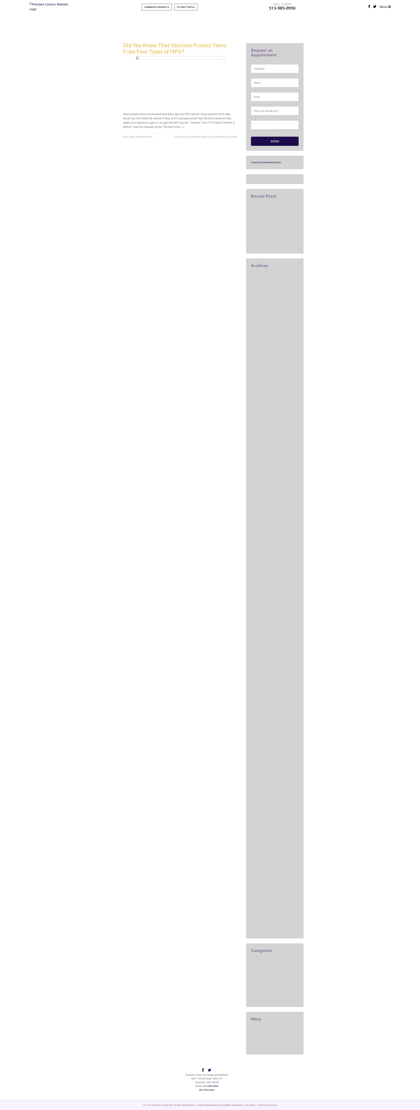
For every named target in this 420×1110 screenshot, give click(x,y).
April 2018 (256, 742)
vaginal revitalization (262, 1000)
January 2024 (258, 350)
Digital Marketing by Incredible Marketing (220, 1105)
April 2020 (256, 574)
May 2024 (256, 322)
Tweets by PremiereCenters (266, 162)
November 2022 (259, 427)
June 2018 (256, 728)
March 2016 (257, 854)
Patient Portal (186, 7)
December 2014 (259, 896)
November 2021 (259, 476)
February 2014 (258, 917)
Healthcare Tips (144, 137)
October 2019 (258, 616)
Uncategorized (259, 992)
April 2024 (256, 329)
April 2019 (256, 658)
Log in (254, 1026)
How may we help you (263, 104)
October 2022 (258, 434)
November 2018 (259, 693)
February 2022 (258, 462)
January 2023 (258, 413)
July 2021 (256, 490)
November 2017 (259, 777)
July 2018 (256, 721)
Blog (253, 957)
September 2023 (260, 371)
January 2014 (258, 924)
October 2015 (258, 875)
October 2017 (258, 784)
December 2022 (259, 420)
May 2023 (256, 392)
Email (254, 90)
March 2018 (257, 749)
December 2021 (259, 469)
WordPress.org (259, 1047)
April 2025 (256, 272)
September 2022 (260, 441)
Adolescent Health (199, 137)
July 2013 (256, 931)
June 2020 (256, 560)
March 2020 (257, 581)
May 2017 (256, 819)
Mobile (255, 76)
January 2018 (258, 763)
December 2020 (259, 532)
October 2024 (258, 294)
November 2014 (259, 903)
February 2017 (258, 833)
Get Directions (207, 1089)
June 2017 (256, 812)
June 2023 (256, 385)
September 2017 (260, 791)
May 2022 (256, 455)
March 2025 (257, 280)
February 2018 (258, 756)
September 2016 (260, 840)
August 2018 (258, 714)
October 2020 (258, 546)
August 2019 (258, 630)
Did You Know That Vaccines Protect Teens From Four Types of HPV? (174, 48)
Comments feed (259, 1040)
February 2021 (258, 518)
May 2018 (256, 735)
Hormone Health (260, 972)
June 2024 (256, 315)
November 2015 (259, 868)
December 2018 (259, 686)
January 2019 (258, 679)
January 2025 (258, 287)
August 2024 (258, 308)
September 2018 (260, 707)
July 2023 (256, 378)
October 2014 (258, 910)
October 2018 (258, 700)
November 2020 (259, 539)
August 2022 (258, 448)
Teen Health (220, 137)
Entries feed (257, 1033)
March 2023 (257, 399)
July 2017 (256, 805)
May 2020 (256, 567)
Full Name (257, 62)
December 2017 (259, 770)
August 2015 (258, 882)
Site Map (249, 1105)
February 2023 (258, 406)
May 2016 (256, 847)
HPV (211, 137)
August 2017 (258, 798)
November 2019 (259, 609)
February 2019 (258, 672)
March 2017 (257, 826)
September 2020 (260, 553)
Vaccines (232, 137)
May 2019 (256, 651)
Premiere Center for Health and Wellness (173, 1105)
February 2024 (258, 343)
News (254, 979)
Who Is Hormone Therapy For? (267, 246)
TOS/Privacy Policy (267, 1105)
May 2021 (256, 497)
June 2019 (256, 644)
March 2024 (257, 336)
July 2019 (256, 637)
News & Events (259, 985)
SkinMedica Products (156, 7)
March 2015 (257, 889)
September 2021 (260, 483)
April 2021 (256, 504)
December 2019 (259, 602)
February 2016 (258, 861)
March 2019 (257, 665)
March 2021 (257, 511)
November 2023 (259, 364)
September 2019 (260, 623)
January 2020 (258, 595)
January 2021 (258, 525)
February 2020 (258, 588)
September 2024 (260, 300)
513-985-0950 (210, 1086)
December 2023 (259, 357)
